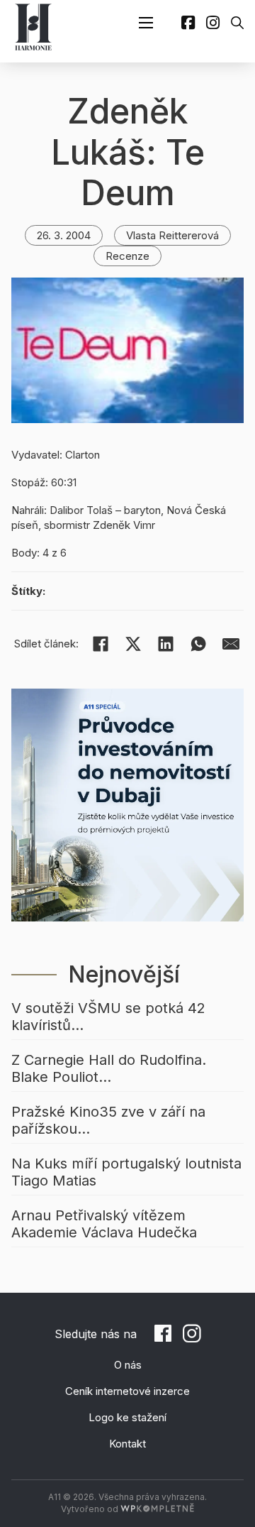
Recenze (127, 256)
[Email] (231, 644)
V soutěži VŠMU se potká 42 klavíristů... (108, 1017)
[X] (133, 644)
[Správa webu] (157, 1509)
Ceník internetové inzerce (127, 1391)
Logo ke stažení (127, 1417)
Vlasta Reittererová (172, 235)
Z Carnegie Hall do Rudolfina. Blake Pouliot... (108, 1068)
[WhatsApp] (198, 644)
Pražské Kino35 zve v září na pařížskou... (108, 1120)
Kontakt (127, 1443)
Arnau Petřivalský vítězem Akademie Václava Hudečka (104, 1224)
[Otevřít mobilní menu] (146, 22)
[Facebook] (100, 644)
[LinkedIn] (165, 644)
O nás (128, 1365)
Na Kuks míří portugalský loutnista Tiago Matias (126, 1172)
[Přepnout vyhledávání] (237, 22)
